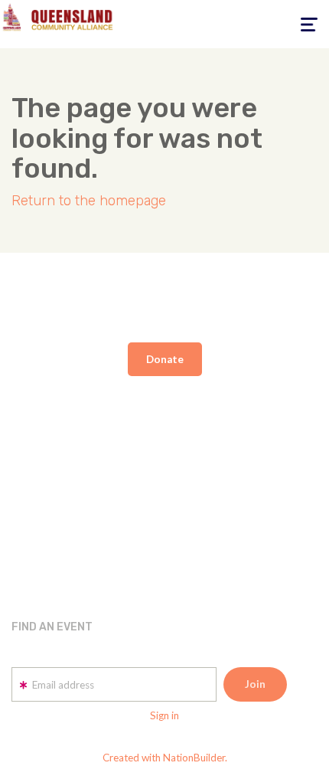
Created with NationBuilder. (165, 757)
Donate (165, 359)
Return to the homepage (88, 200)
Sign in (164, 715)
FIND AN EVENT (52, 626)
